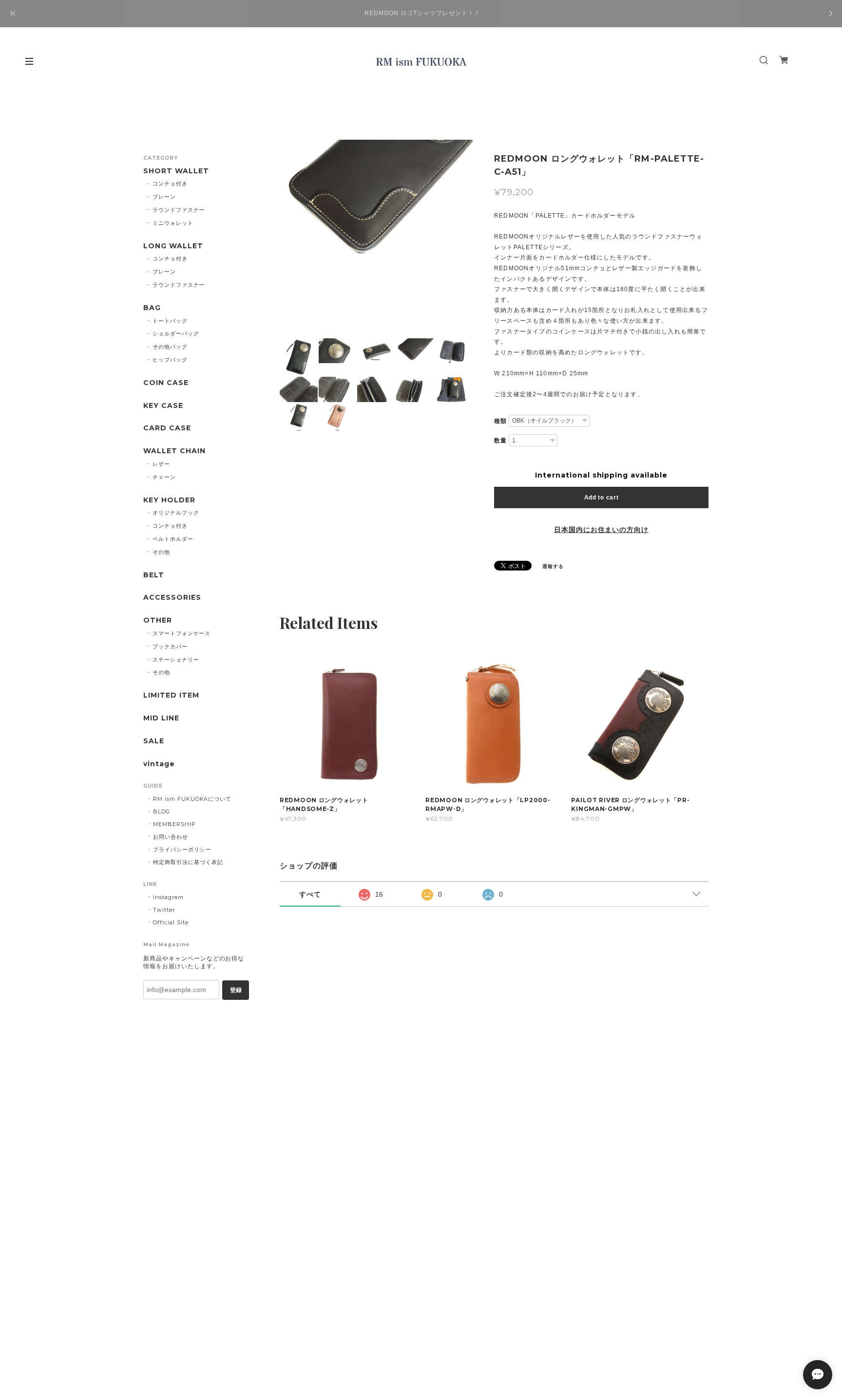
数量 (500, 440)
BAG (152, 308)
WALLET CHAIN (174, 451)
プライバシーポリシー (182, 849)
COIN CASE (166, 383)
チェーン (164, 477)
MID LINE (161, 718)
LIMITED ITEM (171, 695)
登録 (236, 990)
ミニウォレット (173, 223)
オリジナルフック (176, 512)
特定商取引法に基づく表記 (188, 862)
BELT (153, 575)
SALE (153, 741)
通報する (553, 566)
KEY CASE (163, 406)
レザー (161, 463)
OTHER (157, 620)
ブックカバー (170, 646)
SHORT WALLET (176, 171)
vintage (159, 764)
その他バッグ (170, 346)
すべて (310, 894)
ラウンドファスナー (179, 209)
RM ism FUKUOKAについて (192, 798)
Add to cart (601, 497)
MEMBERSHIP (174, 824)
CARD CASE (167, 428)
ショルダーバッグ (176, 333)
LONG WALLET (173, 246)
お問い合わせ (170, 836)
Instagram (168, 897)
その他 (161, 552)
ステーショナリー (176, 659)
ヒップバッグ (170, 359)
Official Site (170, 922)
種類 (500, 421)
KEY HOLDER (169, 500)
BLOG (161, 811)
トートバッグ (170, 320)
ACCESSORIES (172, 597)
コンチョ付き (170, 183)
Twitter (164, 909)
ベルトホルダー (173, 538)
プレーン (164, 196)
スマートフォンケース (182, 633)
